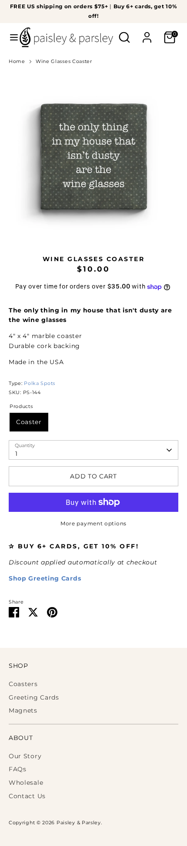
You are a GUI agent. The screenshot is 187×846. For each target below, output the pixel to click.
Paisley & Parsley (79, 823)
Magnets (23, 710)
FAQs (18, 769)
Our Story (25, 756)
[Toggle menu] (10, 37)
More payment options (93, 523)
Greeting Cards (34, 697)
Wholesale (26, 782)
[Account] (147, 33)
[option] (93, 157)
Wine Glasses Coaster (64, 61)
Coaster (29, 422)
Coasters (23, 684)
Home (17, 61)
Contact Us (27, 796)
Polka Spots (39, 383)
